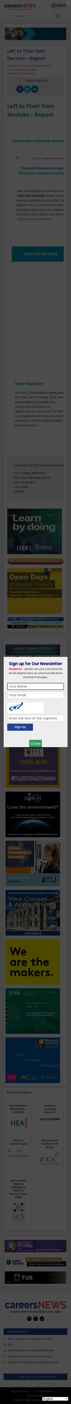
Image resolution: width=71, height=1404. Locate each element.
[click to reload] (25, 707)
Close (35, 743)
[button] (68, 3)
